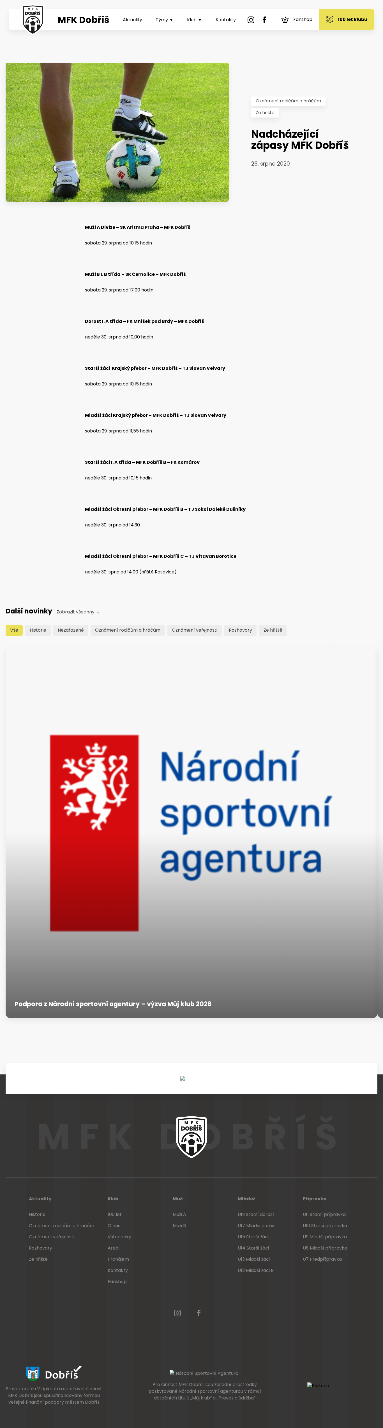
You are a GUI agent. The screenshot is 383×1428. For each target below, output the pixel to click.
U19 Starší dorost (256, 1214)
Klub (113, 1199)
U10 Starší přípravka (325, 1225)
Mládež (246, 1199)
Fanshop (302, 19)
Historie (38, 630)
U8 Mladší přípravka (325, 1248)
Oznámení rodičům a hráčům (288, 101)
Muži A (179, 1214)
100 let (115, 1214)
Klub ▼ (194, 20)
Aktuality (132, 20)
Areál (113, 1248)
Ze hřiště (265, 112)
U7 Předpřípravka (322, 1259)
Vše (14, 630)
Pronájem (118, 1259)
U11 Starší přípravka (324, 1214)
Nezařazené (71, 630)
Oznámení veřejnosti (194, 630)
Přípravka (315, 1199)
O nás (114, 1225)
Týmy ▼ (165, 20)
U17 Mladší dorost (257, 1225)
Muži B (179, 1225)
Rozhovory (240, 630)
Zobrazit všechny (78, 612)
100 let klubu (352, 19)
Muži (178, 1199)
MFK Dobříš (83, 19)
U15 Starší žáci (253, 1237)
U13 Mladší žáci (254, 1259)
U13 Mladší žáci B (256, 1270)
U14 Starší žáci (253, 1248)
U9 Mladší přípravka (325, 1237)
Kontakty (226, 20)
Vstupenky (119, 1237)
